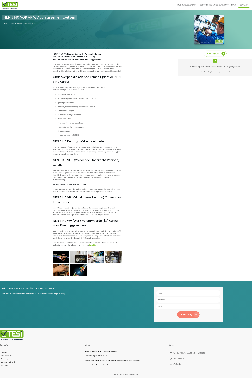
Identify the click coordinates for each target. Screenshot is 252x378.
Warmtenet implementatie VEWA (96, 355)
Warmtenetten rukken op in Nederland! (98, 365)
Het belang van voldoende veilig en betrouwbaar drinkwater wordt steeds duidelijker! (112, 360)
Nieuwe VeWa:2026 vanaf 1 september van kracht (101, 351)
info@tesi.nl (94, 245)
